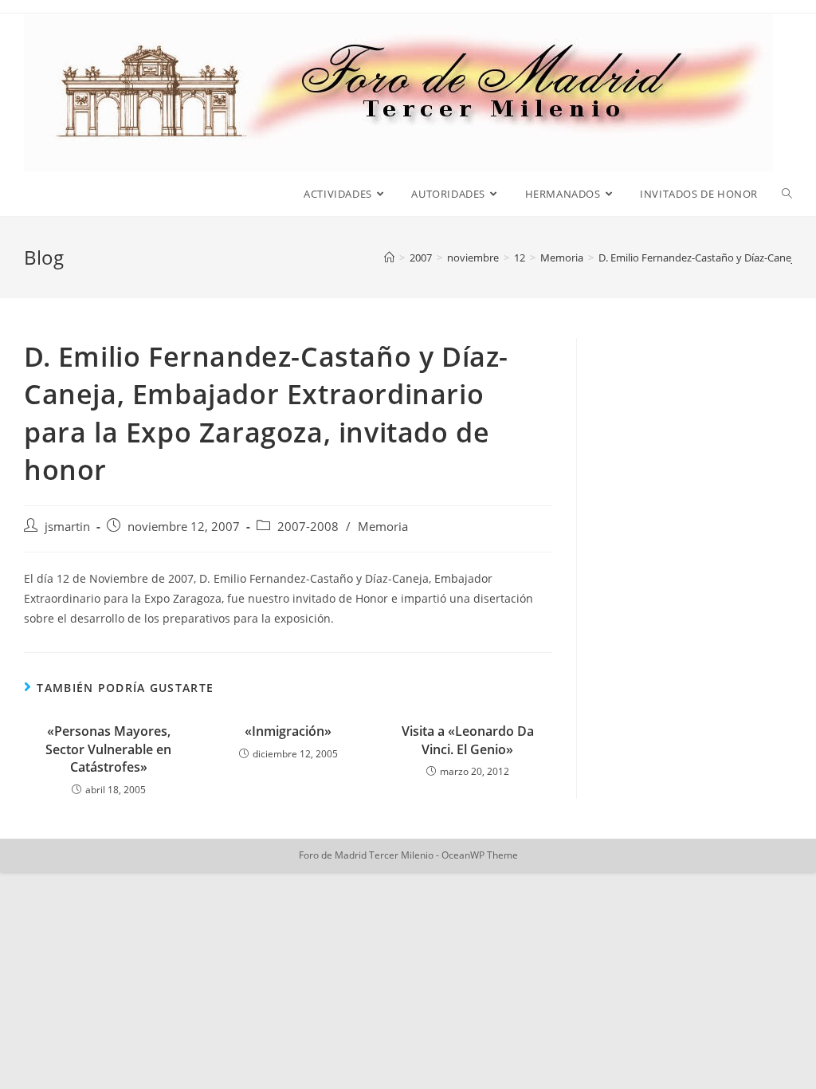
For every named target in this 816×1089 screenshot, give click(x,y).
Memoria (383, 526)
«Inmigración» (288, 731)
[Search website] (787, 193)
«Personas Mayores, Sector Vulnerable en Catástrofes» (108, 749)
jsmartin (67, 526)
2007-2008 (308, 526)
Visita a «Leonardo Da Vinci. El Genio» (468, 739)
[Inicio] (389, 257)
